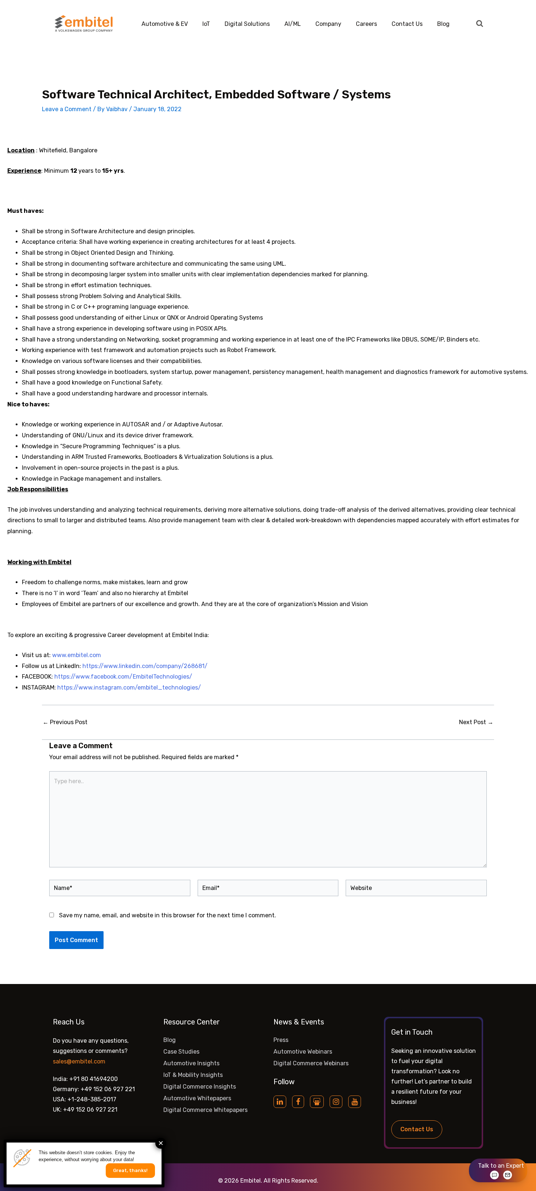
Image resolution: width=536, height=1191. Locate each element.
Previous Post (65, 722)
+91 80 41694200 (93, 1078)
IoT (206, 23)
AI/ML (292, 23)
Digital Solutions (247, 23)
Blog (443, 23)
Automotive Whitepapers (197, 1098)
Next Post (476, 722)
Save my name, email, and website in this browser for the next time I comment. (167, 915)
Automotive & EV (164, 23)
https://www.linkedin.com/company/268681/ (144, 666)
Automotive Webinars (302, 1051)
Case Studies (181, 1051)
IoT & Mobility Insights (193, 1074)
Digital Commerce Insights (199, 1086)
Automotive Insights (191, 1063)
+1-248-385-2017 (91, 1099)
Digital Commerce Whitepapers (205, 1109)
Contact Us (407, 23)
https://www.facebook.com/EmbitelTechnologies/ (123, 676)
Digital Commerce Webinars (311, 1063)
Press (280, 1039)
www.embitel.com (76, 655)
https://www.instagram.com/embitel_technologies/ (129, 687)
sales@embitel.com (79, 1061)
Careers (366, 23)
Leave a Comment (67, 109)
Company (328, 23)
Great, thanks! (130, 1170)
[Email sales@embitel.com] (507, 1175)
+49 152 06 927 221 (108, 1089)
